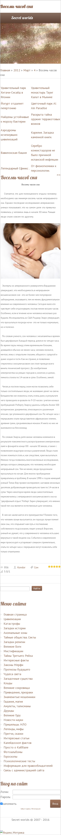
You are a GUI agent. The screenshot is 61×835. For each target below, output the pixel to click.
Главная (5, 70)
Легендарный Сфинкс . (15, 168)
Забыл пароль (25, 809)
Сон (36, 567)
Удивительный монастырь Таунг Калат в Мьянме (42, 92)
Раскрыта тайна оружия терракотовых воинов (45, 119)
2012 (16, 70)
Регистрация (37, 26)
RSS (57, 26)
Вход (49, 26)
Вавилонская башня (14, 153)
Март (26, 70)
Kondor (21, 567)
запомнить (9, 804)
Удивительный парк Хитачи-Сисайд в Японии (13, 92)
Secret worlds (22, 17)
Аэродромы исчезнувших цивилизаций (9, 134)
